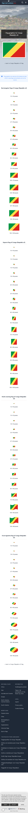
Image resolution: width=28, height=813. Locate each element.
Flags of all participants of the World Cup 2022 (20, 691)
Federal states (5, 713)
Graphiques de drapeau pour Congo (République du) (13, 748)
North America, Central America (5, 701)
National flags (6, 684)
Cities (2, 716)
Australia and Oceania (7, 693)
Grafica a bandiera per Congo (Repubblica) (12, 753)
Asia (2, 690)
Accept (14, 804)
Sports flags (4, 731)
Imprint (17, 702)
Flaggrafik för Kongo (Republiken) (10, 768)
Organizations (4, 725)
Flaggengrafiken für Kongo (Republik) (11, 739)
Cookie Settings (19, 708)
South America (5, 705)
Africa (2, 687)
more (22, 804)
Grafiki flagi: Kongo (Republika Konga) (11, 756)
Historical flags (5, 728)
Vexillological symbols (21, 687)
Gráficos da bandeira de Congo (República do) (13, 759)
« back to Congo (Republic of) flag (14, 63)
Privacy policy (19, 705)
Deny (5, 804)
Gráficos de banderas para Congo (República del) (13, 743)
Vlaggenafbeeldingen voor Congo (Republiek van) (13, 763)
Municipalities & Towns (5, 720)
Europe (3, 697)
